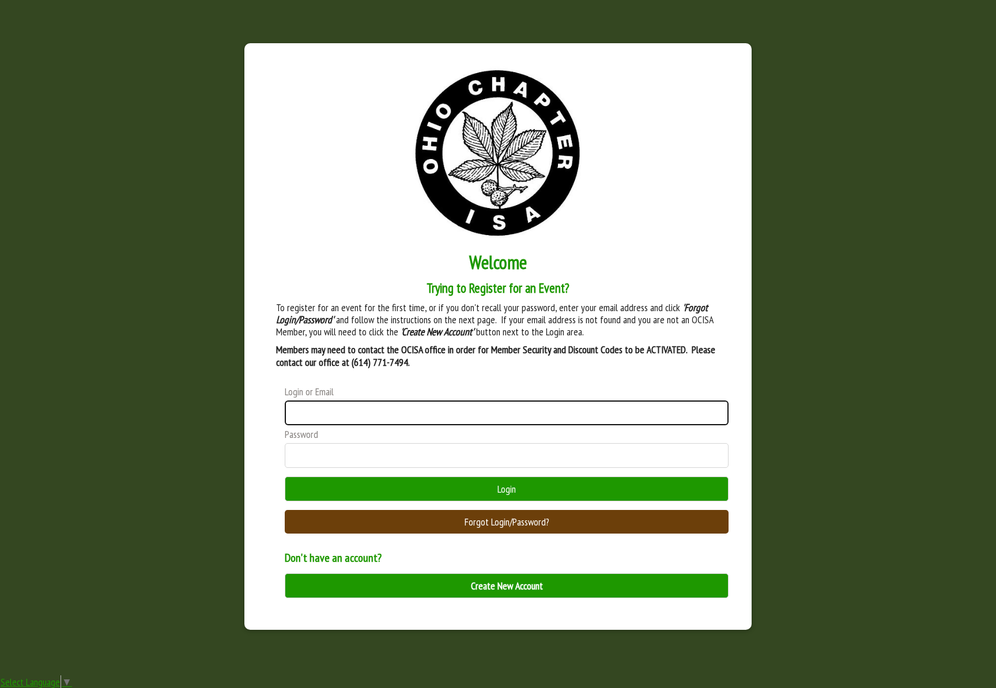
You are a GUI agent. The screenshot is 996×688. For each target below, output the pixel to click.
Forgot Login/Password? (507, 521)
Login (506, 489)
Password (301, 434)
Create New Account (507, 585)
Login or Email (309, 391)
